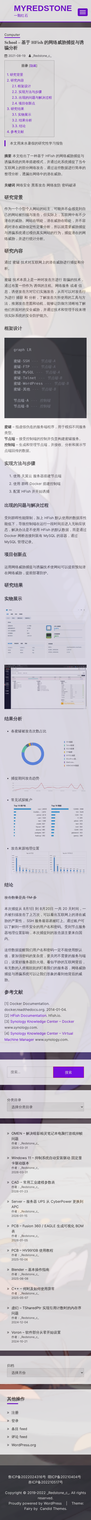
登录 (15, 1420)
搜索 (68, 1072)
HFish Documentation (28, 1015)
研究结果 (15, 109)
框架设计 (21, 86)
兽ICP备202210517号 (45, 1482)
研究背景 (15, 74)
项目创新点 (23, 103)
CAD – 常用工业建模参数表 (33, 1182)
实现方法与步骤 (27, 92)
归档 (10, 1365)
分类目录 (14, 1100)
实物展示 (21, 114)
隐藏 (33, 65)
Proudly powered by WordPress (36, 1503)
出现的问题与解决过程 (32, 97)
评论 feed (19, 1437)
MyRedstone (43, 8)
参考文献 (15, 132)
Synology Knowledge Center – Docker (42, 1021)
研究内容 (15, 80)
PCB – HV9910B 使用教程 (32, 1250)
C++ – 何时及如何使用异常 (33, 1288)
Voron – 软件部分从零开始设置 (36, 1332)
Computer (12, 35)
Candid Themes (53, 1508)
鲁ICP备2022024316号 (27, 1477)
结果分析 (22, 120)
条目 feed (19, 1429)
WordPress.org (23, 1445)
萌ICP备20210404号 (64, 1477)
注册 (15, 1412)
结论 (19, 126)
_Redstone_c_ (41, 56)
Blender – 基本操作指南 (30, 1269)
